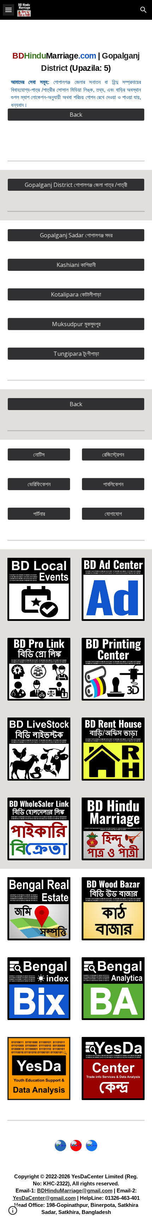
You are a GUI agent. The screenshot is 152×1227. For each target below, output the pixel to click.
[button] (8, 9)
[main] (76, 78)
